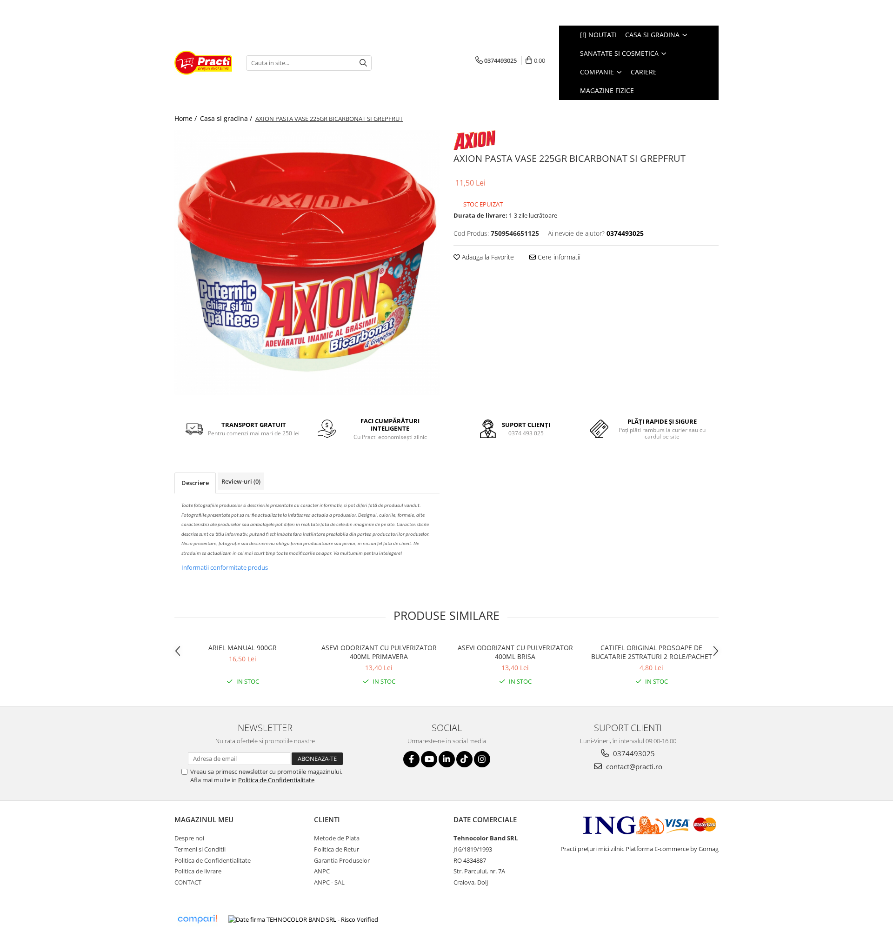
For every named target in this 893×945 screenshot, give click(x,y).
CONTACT (187, 882)
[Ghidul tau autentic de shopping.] (197, 919)
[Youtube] (429, 759)
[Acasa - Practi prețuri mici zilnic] (203, 63)
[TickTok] (464, 759)
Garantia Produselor (342, 860)
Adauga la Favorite (487, 257)
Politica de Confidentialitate (276, 780)
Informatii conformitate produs (224, 567)
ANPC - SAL (329, 882)
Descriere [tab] (195, 483)
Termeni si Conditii (200, 849)
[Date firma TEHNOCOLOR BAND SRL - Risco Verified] (303, 919)
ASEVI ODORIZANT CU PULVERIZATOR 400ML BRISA (515, 652)
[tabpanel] (307, 262)
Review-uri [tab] (240, 481)
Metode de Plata (337, 838)
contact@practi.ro (633, 766)
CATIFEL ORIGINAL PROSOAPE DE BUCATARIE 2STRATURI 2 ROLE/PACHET (651, 652)
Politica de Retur (336, 849)
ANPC (322, 871)
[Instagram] (482, 759)
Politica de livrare (197, 871)
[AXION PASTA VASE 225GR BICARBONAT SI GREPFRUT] (307, 262)
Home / (186, 118)
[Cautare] (363, 63)
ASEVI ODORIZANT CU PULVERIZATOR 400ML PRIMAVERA (379, 652)
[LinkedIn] (447, 759)
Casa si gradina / (227, 118)
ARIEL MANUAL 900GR (242, 647)
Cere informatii (558, 257)
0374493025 (633, 753)
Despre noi (189, 838)
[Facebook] (411, 759)
